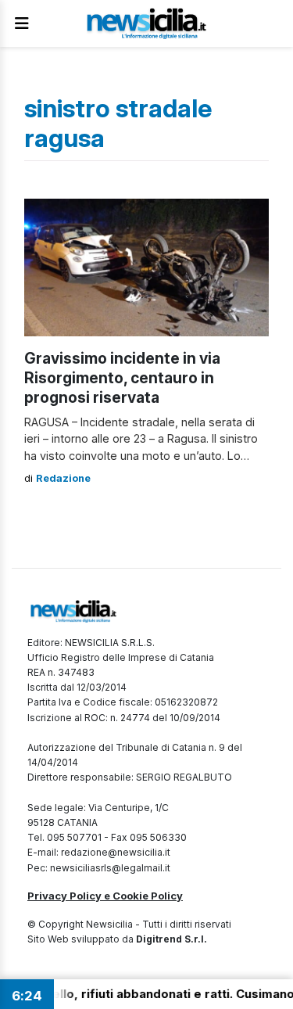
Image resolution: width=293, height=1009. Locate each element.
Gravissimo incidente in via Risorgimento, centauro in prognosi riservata (122, 378)
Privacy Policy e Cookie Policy (105, 895)
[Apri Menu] (22, 23)
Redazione (63, 478)
